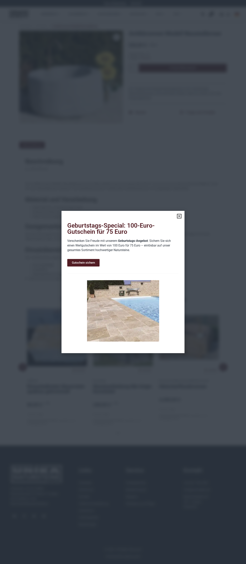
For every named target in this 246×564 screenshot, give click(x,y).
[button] (179, 216)
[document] (123, 282)
